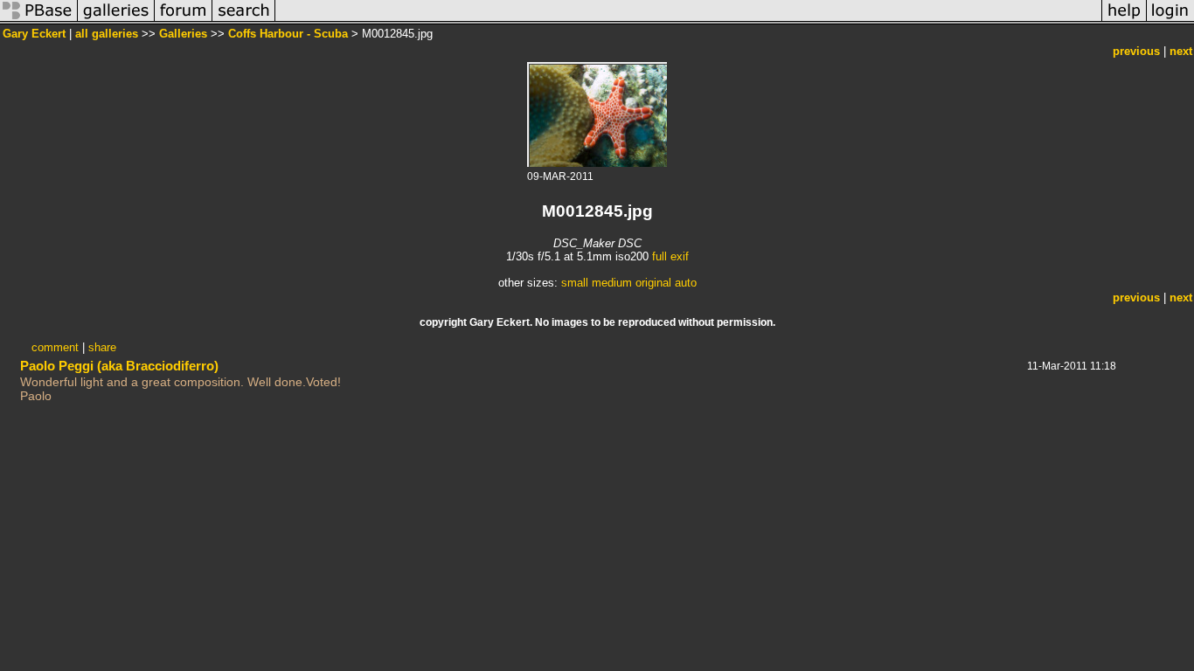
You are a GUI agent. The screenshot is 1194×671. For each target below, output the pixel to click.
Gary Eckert (34, 33)
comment (55, 347)
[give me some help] (1124, 20)
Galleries (183, 33)
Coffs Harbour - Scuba (288, 33)
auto (686, 282)
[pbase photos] (39, 20)
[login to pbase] (1170, 20)
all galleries (106, 33)
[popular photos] (688, 20)
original (653, 282)
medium (612, 282)
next (1181, 51)
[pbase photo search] (243, 20)
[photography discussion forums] (183, 20)
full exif (670, 256)
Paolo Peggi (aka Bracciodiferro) (119, 365)
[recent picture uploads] (116, 20)
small (574, 282)
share (102, 347)
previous (1136, 51)
